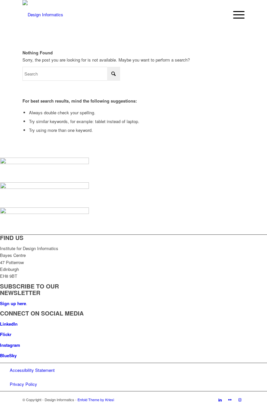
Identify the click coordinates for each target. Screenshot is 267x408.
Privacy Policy (23, 384)
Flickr (5, 334)
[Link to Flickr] (230, 399)
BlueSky (8, 355)
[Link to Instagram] (240, 399)
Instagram (10, 345)
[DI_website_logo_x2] (42, 14)
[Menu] (236, 14)
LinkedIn (9, 324)
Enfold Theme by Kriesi (95, 399)
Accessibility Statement (32, 370)
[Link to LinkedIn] (220, 399)
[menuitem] (236, 14)
